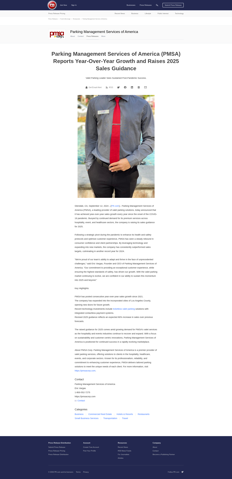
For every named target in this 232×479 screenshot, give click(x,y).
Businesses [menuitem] (131, 5)
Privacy (86, 472)
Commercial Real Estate (100, 414)
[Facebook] (125, 87)
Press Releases (53, 19)
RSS (111, 87)
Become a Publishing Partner (164, 454)
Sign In (74, 5)
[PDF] (138, 87)
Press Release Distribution (58, 454)
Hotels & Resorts (125, 414)
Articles (120, 458)
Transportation (110, 418)
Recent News (123, 447)
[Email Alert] (87, 87)
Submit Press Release (173, 5)
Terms (78, 472)
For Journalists (123, 454)
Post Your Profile (89, 451)
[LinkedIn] (131, 87)
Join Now (63, 5)
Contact (81, 36)
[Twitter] (118, 87)
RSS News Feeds (124, 451)
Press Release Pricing (56, 451)
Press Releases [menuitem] (146, 5)
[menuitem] (157, 5)
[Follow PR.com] (181, 472)
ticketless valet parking (124, 309)
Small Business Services (86, 418)
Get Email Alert (95, 87)
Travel (125, 418)
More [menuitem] (103, 36)
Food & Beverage (65, 19)
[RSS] (107, 87)
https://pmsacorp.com (85, 370)
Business (79, 414)
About (72, 36)
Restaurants (76, 19)
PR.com (115, 206)
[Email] (145, 87)
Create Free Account (91, 447)
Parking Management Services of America (95, 19)
